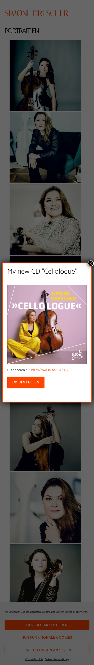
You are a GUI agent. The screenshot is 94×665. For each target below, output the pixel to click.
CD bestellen (25, 382)
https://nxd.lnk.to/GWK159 (49, 370)
